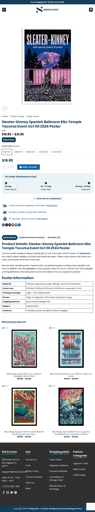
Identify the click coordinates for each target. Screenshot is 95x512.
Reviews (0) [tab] (54, 237)
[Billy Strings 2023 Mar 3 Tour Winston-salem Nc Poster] (71, 349)
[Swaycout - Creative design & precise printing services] (47, 10)
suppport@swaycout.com (14, 471)
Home (5, 116)
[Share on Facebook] (3, 224)
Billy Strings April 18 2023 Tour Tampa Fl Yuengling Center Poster (24, 375)
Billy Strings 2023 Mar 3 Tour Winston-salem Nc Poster (71, 375)
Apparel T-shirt (80, 463)
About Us (30, 482)
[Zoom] (5, 108)
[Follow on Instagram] (7, 492)
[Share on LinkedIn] (16, 224)
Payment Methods (58, 471)
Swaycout (85, 253)
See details (51, 205)
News (28, 488)
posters (31, 268)
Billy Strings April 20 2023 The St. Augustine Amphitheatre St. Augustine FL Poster (71, 433)
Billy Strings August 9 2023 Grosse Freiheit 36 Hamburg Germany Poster (24, 433)
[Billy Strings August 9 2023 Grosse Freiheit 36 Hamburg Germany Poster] (24, 407)
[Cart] (91, 10)
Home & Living (17, 116)
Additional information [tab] (32, 237)
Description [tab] (9, 237)
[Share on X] (6, 224)
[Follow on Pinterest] (15, 492)
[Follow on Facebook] (3, 492)
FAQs (28, 465)
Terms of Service (34, 477)
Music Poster (33, 116)
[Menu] (4, 10)
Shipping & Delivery (58, 465)
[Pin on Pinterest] (13, 224)
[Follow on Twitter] (11, 492)
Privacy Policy (32, 471)
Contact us (31, 459)
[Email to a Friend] (9, 224)
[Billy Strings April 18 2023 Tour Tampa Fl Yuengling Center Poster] (24, 349)
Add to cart (30, 167)
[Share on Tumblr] (19, 224)
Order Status (55, 459)
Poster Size (7, 146)
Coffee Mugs (79, 475)
